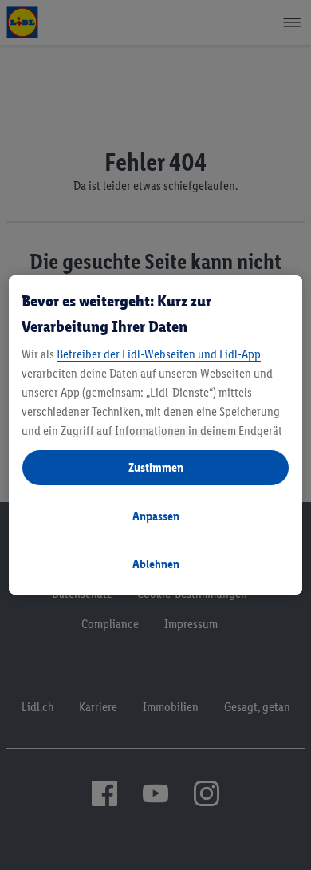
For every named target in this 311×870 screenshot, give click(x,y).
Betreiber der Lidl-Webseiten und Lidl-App (159, 354)
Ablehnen (155, 563)
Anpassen (155, 516)
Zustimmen (155, 467)
